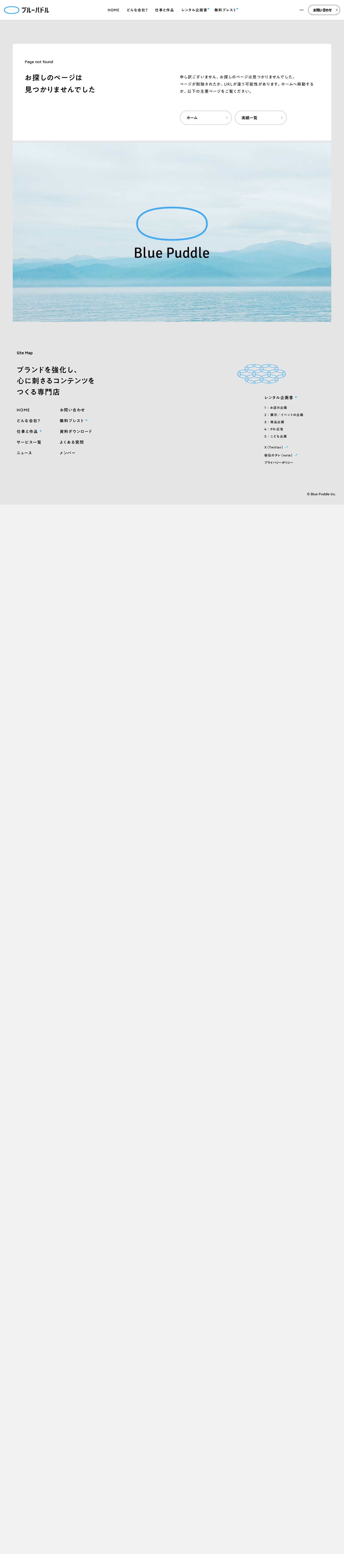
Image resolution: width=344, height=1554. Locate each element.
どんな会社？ (137, 10)
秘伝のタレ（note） (281, 454)
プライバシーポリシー (278, 462)
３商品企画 (274, 422)
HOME (114, 10)
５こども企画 (275, 436)
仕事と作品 (164, 10)
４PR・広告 (273, 429)
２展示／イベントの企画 (283, 414)
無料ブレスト (225, 9)
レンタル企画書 (194, 9)
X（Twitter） (276, 447)
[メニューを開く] (301, 10)
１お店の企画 (275, 407)
